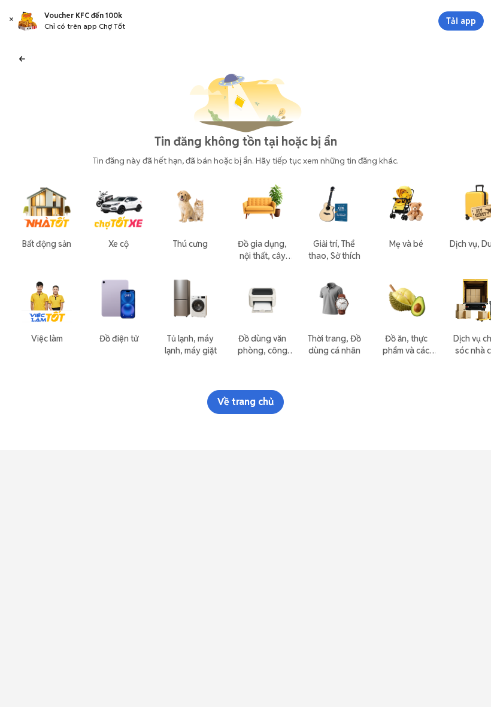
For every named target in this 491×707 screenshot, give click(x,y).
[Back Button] (22, 58)
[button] (11, 21)
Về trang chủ (245, 401)
